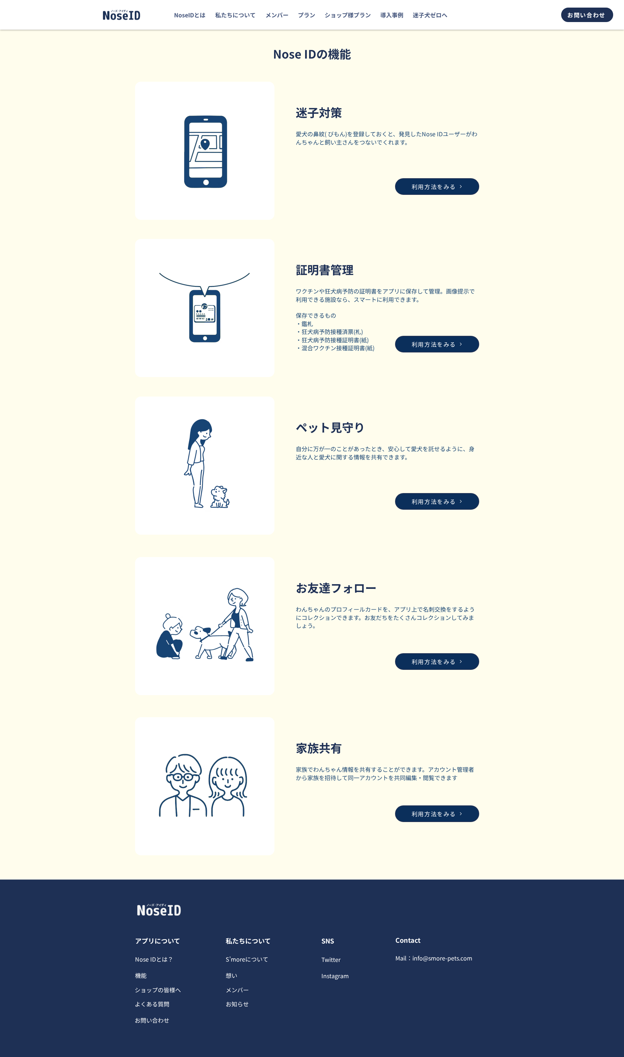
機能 (141, 975)
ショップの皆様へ (158, 989)
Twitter (331, 959)
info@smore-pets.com (442, 958)
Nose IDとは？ (154, 959)
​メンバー (237, 989)
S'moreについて (247, 959)
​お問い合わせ (152, 1020)
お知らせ (237, 1004)
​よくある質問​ (152, 1004)
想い (231, 975)
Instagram (335, 975)
